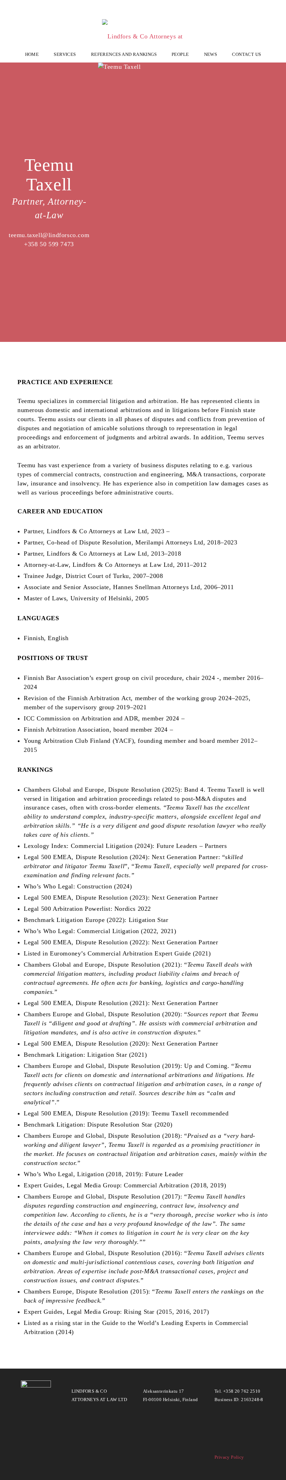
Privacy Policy (229, 1457)
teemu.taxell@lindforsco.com (49, 235)
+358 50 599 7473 (49, 244)
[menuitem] (32, 54)
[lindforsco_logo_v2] (143, 27)
